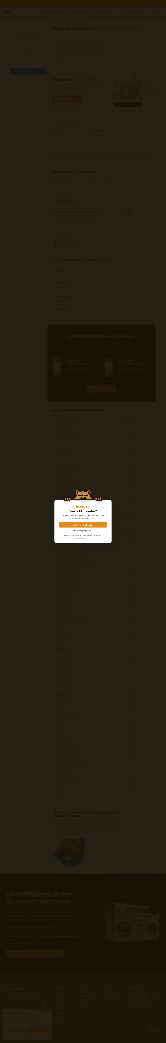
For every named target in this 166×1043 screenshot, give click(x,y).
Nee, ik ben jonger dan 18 (83, 531)
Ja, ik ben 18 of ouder (83, 525)
